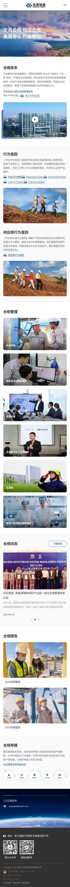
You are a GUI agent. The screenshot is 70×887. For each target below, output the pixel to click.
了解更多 (57, 544)
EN (65, 5)
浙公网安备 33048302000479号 (21, 871)
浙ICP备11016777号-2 (12, 875)
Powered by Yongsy (11, 879)
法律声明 (7, 883)
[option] (35, 583)
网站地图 (25, 883)
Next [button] (66, 585)
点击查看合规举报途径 (14, 764)
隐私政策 (16, 883)
